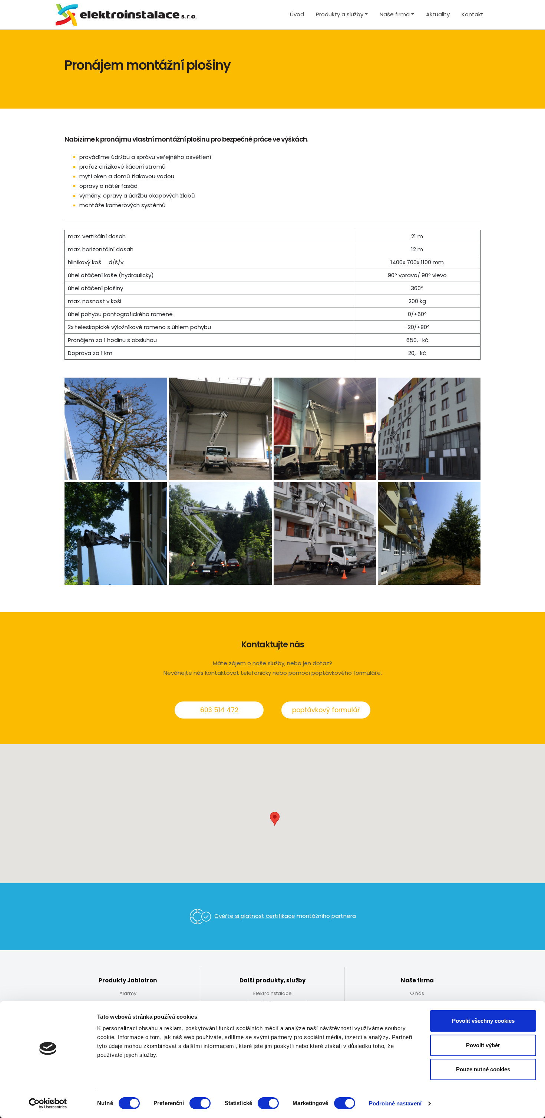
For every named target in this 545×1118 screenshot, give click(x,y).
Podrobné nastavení (395, 1103)
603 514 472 (219, 710)
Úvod (297, 14)
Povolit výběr (483, 1045)
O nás (417, 993)
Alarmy (127, 993)
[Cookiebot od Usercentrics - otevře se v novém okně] (48, 1103)
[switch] (200, 1103)
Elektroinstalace (272, 993)
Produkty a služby (339, 14)
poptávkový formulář (326, 710)
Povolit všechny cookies (483, 1021)
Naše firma (395, 14)
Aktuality (438, 14)
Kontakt (472, 14)
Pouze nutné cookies (483, 1069)
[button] (275, 819)
